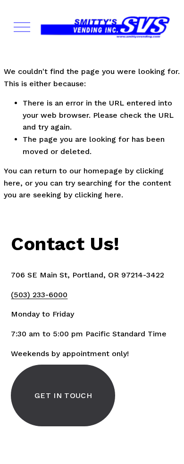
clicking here (98, 194)
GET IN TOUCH (63, 395)
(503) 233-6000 (39, 294)
